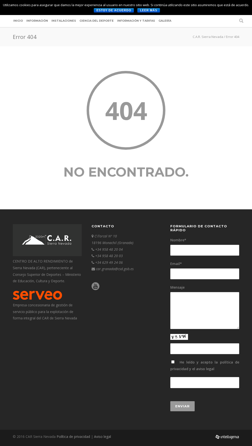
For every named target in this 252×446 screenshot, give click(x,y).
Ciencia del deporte (96, 20)
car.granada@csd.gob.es (115, 268)
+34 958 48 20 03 (109, 255)
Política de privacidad (74, 436)
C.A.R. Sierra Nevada (208, 36)
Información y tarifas (136, 20)
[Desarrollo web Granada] (227, 439)
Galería (164, 20)
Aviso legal (102, 436)
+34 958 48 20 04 (109, 249)
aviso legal (205, 368)
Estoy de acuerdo (113, 10)
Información (37, 20)
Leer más (148, 10)
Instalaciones (63, 20)
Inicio (18, 20)
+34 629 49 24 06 (109, 262)
